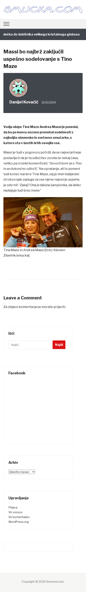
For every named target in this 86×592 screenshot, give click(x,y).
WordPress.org (18, 521)
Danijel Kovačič (23, 102)
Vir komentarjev (19, 517)
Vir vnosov (15, 512)
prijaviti (59, 307)
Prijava (12, 507)
